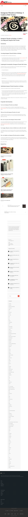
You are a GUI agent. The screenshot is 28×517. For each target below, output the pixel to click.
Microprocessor (10, 393)
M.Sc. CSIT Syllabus (11, 386)
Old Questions (10, 413)
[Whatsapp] (24, 34)
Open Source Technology (11, 416)
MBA (9, 390)
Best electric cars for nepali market (5, 200)
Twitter (9, 457)
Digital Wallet (10, 339)
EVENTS (10, 349)
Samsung (9, 427)
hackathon (10, 360)
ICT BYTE (10, 35)
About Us (2, 504)
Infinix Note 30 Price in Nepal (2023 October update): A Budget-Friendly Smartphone (7, 190)
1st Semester (10, 303)
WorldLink (10, 463)
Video (9, 460)
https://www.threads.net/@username (21, 73)
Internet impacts (10, 370)
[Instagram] (24, 5)
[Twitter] (23, 5)
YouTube (9, 467)
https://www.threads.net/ (3, 108)
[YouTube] (25, 5)
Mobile (4, 159)
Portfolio (1, 492)
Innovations (10, 366)
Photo (9, 420)
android (3, 159)
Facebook (10, 350)
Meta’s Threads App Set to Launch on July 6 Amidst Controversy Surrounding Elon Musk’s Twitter (14, 206)
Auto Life (10, 313)
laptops (9, 380)
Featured (3, 147)
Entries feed (2, 483)
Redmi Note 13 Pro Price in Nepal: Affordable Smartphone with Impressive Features (7, 174)
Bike (9, 319)
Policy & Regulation (11, 423)
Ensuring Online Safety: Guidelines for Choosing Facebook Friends (10, 212)
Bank (9, 316)
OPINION (5, 147)
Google (9, 359)
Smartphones (10, 436)
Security (9, 430)
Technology (10, 447)
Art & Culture (10, 312)
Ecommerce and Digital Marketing (12, 343)
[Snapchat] (26, 5)
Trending (9, 453)
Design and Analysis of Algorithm (12, 336)
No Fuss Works (2, 491)
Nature (9, 400)
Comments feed (2, 484)
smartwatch (10, 437)
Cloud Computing (10, 326)
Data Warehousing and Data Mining (12, 333)
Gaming (9, 356)
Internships (10, 373)
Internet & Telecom (11, 369)
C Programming (10, 322)
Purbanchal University (11, 426)
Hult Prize (10, 363)
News (9, 407)
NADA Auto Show (10, 399)
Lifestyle (9, 383)
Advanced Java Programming (12, 306)
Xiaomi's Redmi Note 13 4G (11, 466)
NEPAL (9, 403)
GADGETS (10, 353)
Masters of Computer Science (12, 389)
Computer (10, 329)
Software (9, 440)
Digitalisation (10, 340)
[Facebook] (23, 34)
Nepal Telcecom (10, 406)
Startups (9, 443)
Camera (9, 323)
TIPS (9, 450)
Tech (9, 446)
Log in (1, 482)
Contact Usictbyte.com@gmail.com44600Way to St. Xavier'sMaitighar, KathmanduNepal (11, 242)
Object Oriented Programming (12, 410)
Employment (10, 346)
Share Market (10, 433)
